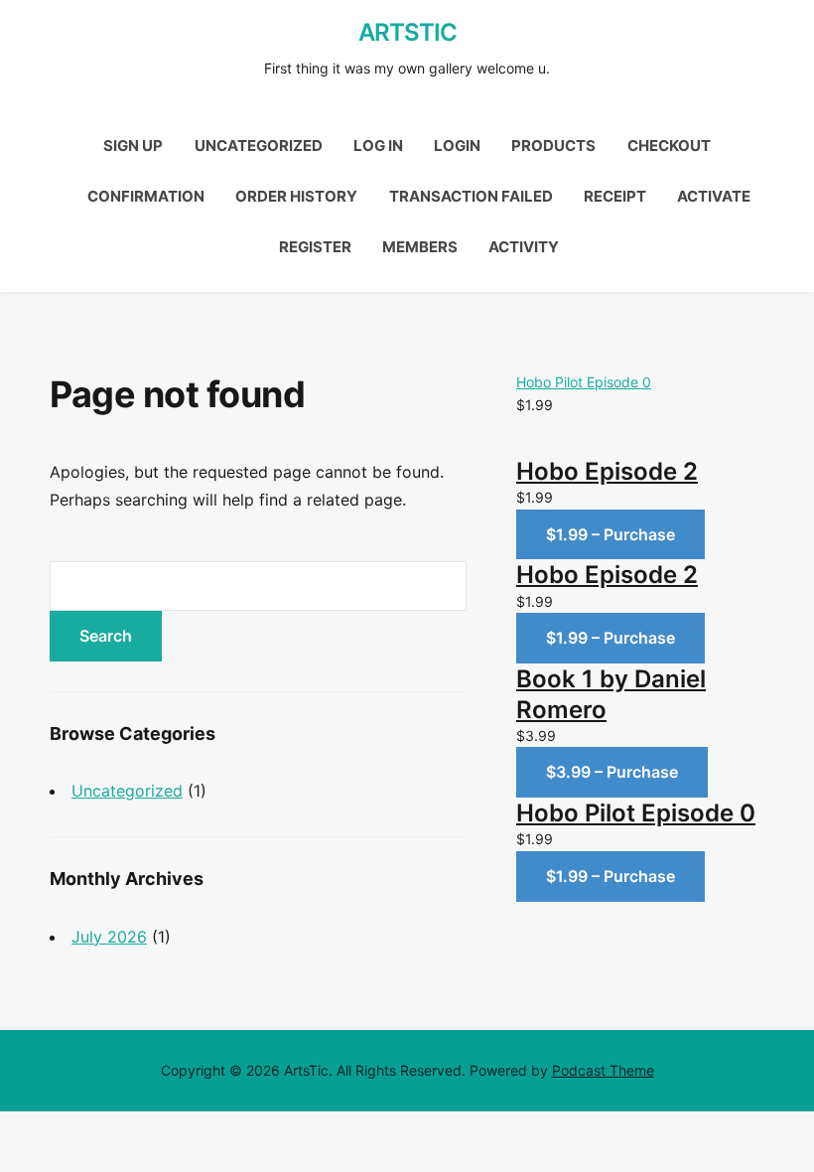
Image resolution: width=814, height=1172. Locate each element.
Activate (713, 196)
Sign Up (133, 145)
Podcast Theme (603, 1070)
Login (457, 145)
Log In (378, 145)
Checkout (669, 145)
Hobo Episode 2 (607, 471)
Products (553, 145)
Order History (296, 196)
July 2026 (109, 937)
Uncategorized (259, 145)
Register (315, 246)
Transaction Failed (471, 196)
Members (420, 246)
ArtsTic (407, 32)
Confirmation (145, 196)
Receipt (615, 196)
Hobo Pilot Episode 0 (583, 381)
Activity (523, 246)
